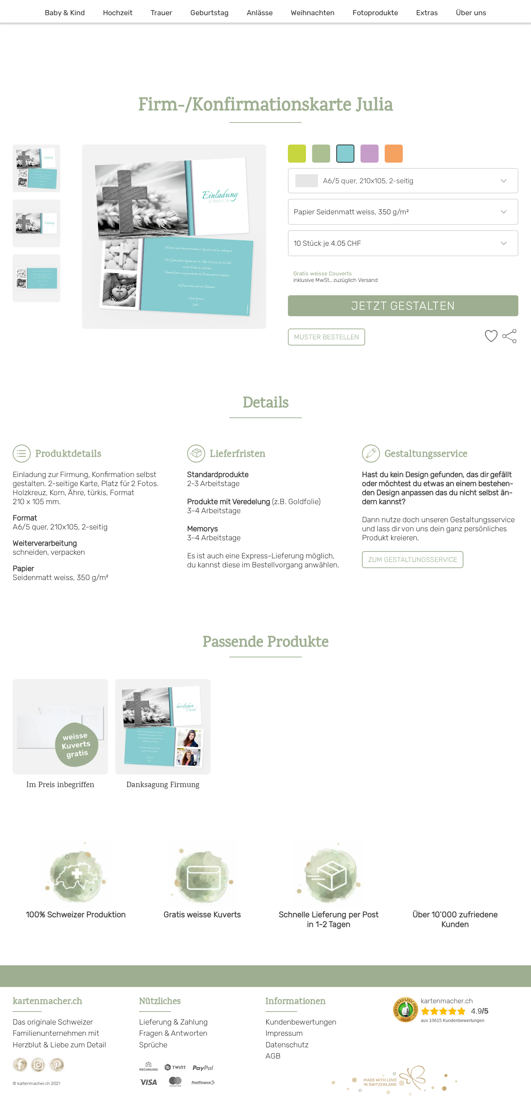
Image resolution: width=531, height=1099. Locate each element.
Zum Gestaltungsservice (412, 559)
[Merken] (491, 337)
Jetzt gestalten (403, 306)
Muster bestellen (326, 337)
